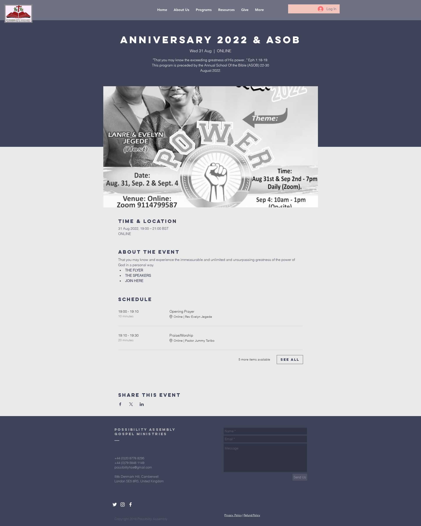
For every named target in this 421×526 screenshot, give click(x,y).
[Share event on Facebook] (120, 404)
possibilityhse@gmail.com (133, 467)
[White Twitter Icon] (115, 504)
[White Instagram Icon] (122, 504)
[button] (181, 9)
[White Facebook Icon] (130, 504)
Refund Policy (252, 515)
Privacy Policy (233, 515)
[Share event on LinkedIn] (142, 404)
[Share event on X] (131, 404)
